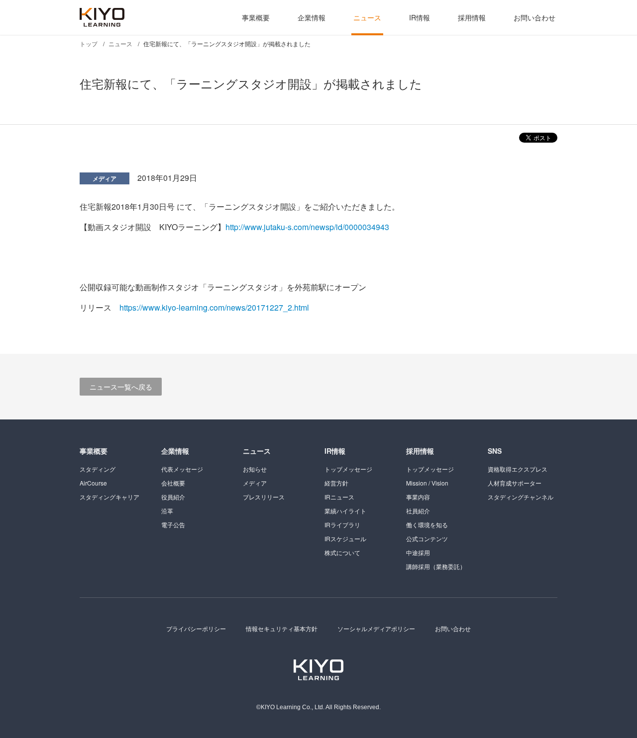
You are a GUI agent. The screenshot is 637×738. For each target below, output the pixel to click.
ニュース (367, 17)
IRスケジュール (345, 538)
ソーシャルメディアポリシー (376, 628)
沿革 (167, 510)
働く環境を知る (427, 524)
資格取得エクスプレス (517, 469)
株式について (342, 552)
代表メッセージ (182, 469)
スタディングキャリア (109, 496)
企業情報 (311, 17)
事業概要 (256, 17)
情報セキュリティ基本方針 (282, 628)
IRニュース (339, 496)
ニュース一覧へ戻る (121, 387)
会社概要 (173, 483)
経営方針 (336, 483)
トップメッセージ (348, 469)
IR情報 (419, 17)
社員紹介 (418, 510)
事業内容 (418, 496)
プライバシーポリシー (196, 628)
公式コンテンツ (427, 538)
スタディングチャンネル (520, 496)
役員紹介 (173, 496)
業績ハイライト (345, 510)
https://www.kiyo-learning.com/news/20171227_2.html (214, 307)
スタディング (97, 469)
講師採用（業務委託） (436, 566)
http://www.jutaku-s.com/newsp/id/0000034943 (307, 227)
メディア (104, 178)
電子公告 (173, 524)
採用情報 (472, 17)
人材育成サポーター (514, 483)
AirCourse (93, 483)
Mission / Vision (427, 483)
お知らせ (255, 469)
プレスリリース (264, 496)
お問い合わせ (534, 17)
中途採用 (418, 552)
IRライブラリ (342, 524)
